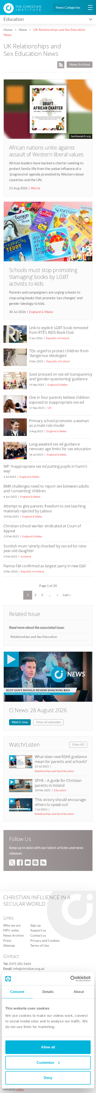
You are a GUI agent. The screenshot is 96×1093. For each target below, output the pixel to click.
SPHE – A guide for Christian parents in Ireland (58, 783)
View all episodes (48, 722)
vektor (20, 1089)
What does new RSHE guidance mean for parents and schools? (61, 759)
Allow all (48, 1047)
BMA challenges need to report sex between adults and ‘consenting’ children (46, 488)
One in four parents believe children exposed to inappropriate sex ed (59, 400)
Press (7, 940)
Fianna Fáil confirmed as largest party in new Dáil (44, 565)
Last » (67, 595)
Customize (45, 1062)
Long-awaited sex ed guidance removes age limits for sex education (60, 446)
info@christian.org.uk (28, 969)
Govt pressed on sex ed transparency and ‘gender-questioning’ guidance (60, 376)
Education (60, 790)
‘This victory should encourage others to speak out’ (60, 802)
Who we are (12, 925)
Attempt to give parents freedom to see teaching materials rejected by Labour (44, 508)
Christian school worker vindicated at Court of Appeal (42, 528)
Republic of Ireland (57, 338)
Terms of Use (39, 945)
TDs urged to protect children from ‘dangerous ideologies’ (58, 353)
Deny (48, 1078)
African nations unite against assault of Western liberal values (46, 151)
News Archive (79, 64)
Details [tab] (48, 992)
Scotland (26, 556)
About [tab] (79, 992)
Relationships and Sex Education (33, 637)
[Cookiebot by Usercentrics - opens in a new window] (70, 979)
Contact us (38, 935)
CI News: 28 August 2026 (38, 710)
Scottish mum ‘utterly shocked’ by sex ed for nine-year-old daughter (45, 548)
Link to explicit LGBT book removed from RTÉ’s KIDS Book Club (58, 330)
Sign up (35, 925)
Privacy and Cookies (45, 940)
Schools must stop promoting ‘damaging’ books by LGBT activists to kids (43, 277)
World (35, 188)
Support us (38, 930)
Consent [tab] (17, 992)
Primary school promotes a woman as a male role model (59, 423)
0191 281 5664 (20, 964)
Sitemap (9, 945)
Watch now (20, 722)
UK (49, 408)
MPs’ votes (11, 930)
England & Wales (41, 312)
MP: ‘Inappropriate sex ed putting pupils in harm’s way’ (45, 469)
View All (78, 744)
